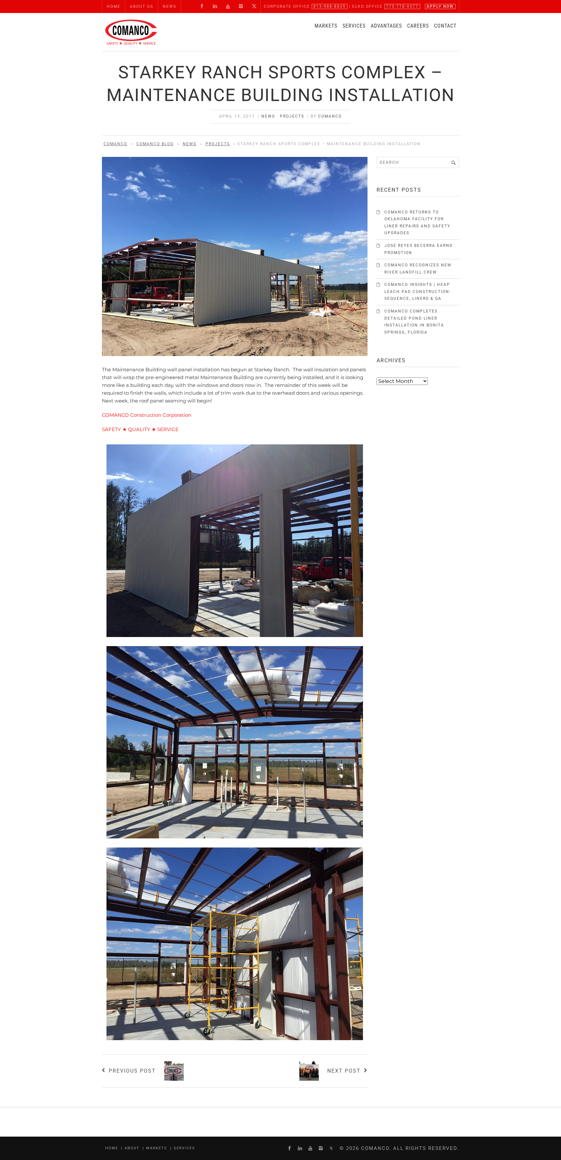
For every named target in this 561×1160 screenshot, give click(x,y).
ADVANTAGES (386, 26)
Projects (292, 116)
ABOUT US (141, 6)
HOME (113, 6)
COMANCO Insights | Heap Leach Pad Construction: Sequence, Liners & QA (417, 291)
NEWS (169, 6)
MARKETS (326, 26)
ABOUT (132, 1148)
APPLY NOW (440, 6)
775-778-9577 (402, 6)
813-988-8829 (329, 6)
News (268, 116)
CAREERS (418, 26)
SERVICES (354, 26)
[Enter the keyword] (453, 162)
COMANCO (330, 116)
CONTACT (445, 26)
